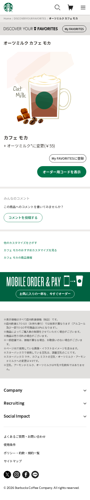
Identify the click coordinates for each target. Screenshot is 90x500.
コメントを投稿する (23, 217)
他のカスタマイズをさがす (20, 243)
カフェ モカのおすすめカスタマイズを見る (30, 250)
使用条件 (10, 444)
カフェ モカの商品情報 (18, 257)
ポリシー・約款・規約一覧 (22, 453)
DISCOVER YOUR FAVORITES (30, 18)
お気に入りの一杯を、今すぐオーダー (45, 293)
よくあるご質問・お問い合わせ (25, 436)
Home (7, 18)
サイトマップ (13, 461)
